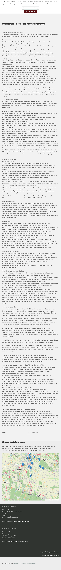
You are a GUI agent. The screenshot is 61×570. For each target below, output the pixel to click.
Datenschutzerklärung (30, 8)
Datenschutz (23, 563)
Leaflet (48, 499)
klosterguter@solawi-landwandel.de (18, 521)
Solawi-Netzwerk (31, 563)
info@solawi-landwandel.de (50, 555)
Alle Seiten (35, 432)
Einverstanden (30, 11)
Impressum (16, 563)
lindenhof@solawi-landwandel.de (17, 541)
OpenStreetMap (54, 499)
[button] (3, 16)
